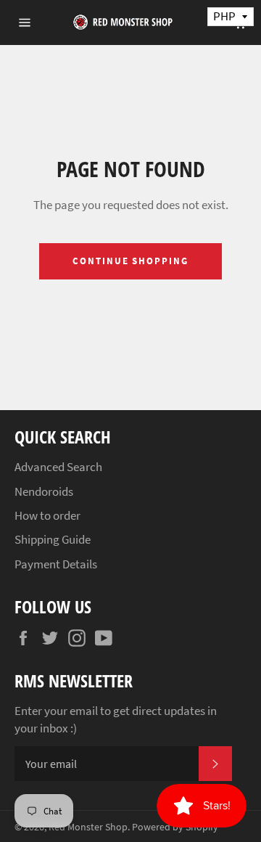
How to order (47, 515)
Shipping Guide (52, 539)
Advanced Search (58, 467)
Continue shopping (130, 261)
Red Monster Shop (88, 827)
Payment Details (55, 564)
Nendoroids (43, 491)
